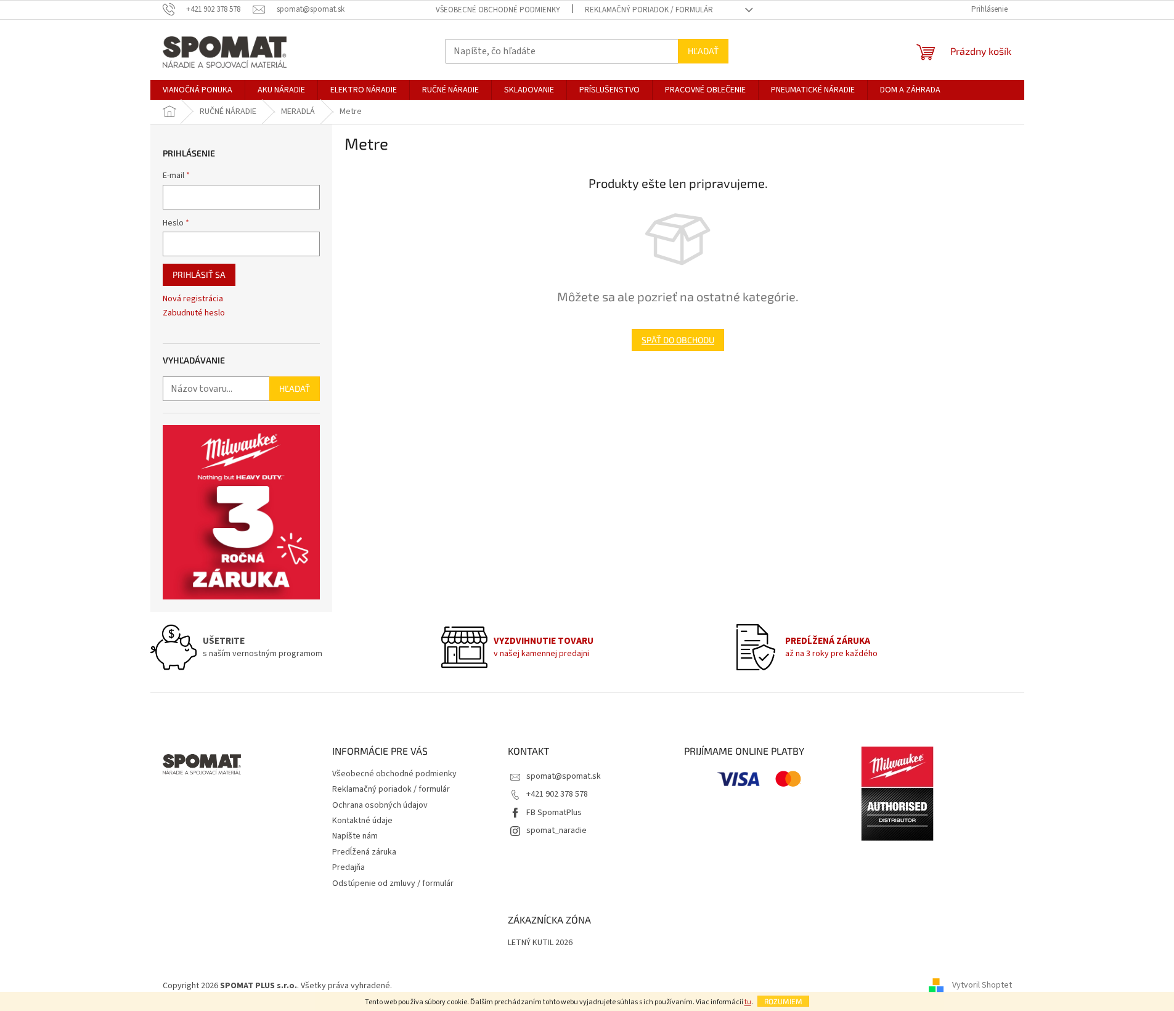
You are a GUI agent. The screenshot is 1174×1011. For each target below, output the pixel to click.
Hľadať (703, 51)
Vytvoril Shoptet (982, 986)
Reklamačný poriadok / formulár (649, 9)
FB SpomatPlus (554, 812)
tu (747, 1002)
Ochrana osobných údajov (380, 805)
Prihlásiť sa (199, 274)
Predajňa (348, 867)
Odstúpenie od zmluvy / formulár (393, 883)
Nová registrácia (193, 299)
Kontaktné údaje (362, 820)
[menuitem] (197, 90)
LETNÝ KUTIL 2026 (540, 943)
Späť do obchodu (678, 340)
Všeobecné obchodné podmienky (498, 9)
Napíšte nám (355, 836)
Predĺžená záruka (364, 852)
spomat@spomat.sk (563, 776)
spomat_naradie (556, 830)
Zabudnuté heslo (194, 313)
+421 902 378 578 (557, 794)
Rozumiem (783, 1001)
